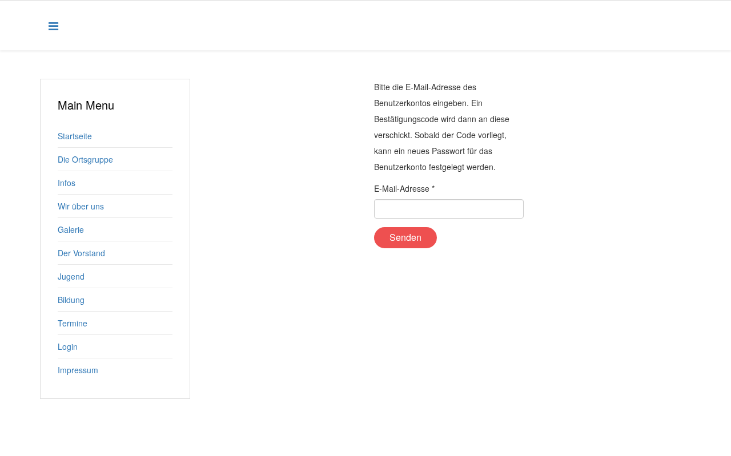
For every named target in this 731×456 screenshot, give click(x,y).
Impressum (78, 370)
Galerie (71, 229)
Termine (72, 323)
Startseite (75, 136)
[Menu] (53, 25)
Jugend (71, 276)
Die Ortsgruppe (85, 159)
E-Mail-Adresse (404, 188)
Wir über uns (81, 206)
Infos (66, 182)
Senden (405, 237)
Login (68, 346)
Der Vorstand (81, 253)
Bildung (71, 299)
